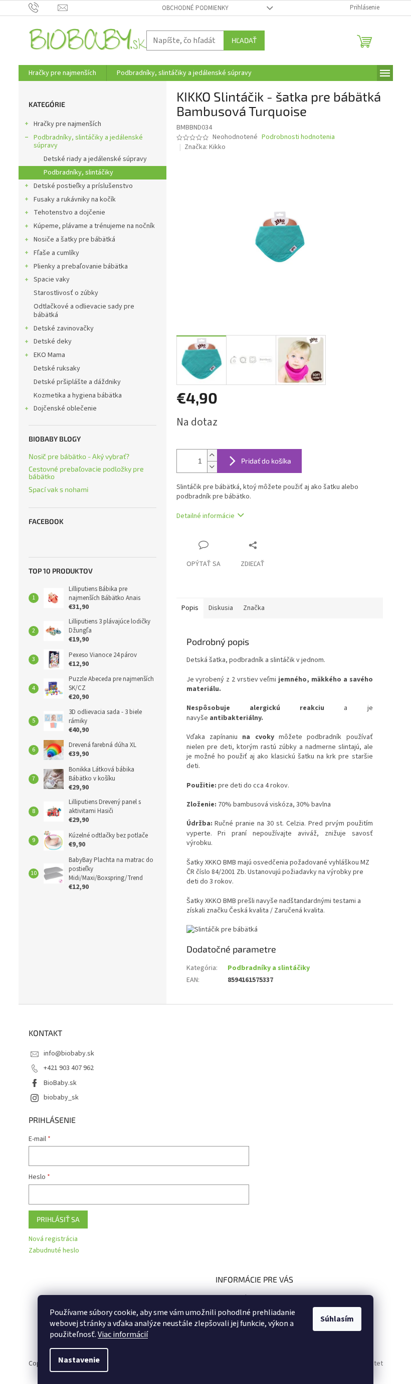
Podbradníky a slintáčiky (269, 968)
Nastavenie (79, 1360)
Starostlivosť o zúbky (66, 293)
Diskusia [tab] (221, 608)
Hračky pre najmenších (67, 124)
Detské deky (53, 341)
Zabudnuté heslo (54, 1251)
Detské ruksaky (57, 369)
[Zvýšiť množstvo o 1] (212, 455)
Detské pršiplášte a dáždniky (77, 382)
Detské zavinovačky (64, 329)
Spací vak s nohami (58, 489)
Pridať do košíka (266, 460)
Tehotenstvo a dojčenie (69, 213)
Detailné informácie (205, 516)
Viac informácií (123, 1334)
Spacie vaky (52, 279)
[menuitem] (62, 73)
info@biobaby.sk (69, 1053)
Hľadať (244, 40)
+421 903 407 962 (69, 1068)
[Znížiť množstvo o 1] (212, 466)
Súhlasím (337, 1319)
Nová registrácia (53, 1239)
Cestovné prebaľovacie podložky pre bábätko (86, 472)
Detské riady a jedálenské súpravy (95, 159)
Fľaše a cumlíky (56, 253)
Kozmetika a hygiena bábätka (78, 395)
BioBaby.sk (60, 1083)
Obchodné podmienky (195, 8)
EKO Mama (49, 355)
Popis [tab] (189, 608)
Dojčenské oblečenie (65, 409)
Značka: (205, 147)
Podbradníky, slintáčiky (78, 173)
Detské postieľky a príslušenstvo (83, 186)
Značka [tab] (254, 608)
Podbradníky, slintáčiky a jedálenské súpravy (88, 141)
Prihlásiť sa (58, 1219)
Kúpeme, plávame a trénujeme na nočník (94, 226)
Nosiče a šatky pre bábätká (74, 239)
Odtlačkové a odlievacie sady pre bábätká (84, 311)
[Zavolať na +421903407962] (43, 7)
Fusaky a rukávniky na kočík (75, 199)
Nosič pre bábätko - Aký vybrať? (79, 456)
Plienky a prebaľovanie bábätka (81, 267)
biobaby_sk (61, 1097)
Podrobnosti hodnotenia (298, 137)
